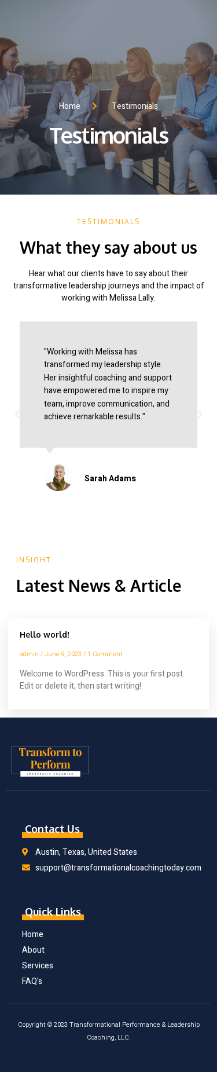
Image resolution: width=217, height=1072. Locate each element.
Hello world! (44, 634)
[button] (17, 414)
